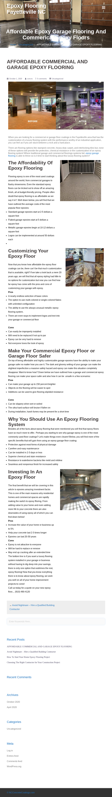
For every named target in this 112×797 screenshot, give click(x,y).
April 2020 (12, 707)
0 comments (42, 79)
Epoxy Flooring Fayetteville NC (26, 9)
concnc (30, 79)
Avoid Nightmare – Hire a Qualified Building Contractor (31, 652)
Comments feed (14, 761)
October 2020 (13, 702)
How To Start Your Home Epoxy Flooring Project (28, 657)
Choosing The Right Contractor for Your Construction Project (33, 662)
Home (13, 44)
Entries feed (12, 756)
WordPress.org (14, 766)
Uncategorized (26, 44)
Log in (10, 750)
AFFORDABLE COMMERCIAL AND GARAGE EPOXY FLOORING (39, 646)
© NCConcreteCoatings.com (21, 792)
